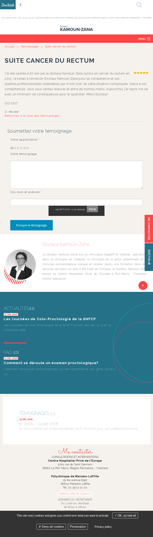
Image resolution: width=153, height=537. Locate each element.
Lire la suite (142, 285)
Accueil (10, 46)
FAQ (8, 352)
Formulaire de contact (75, 493)
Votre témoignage (23, 153)
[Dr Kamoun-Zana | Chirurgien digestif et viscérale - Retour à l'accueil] (76, 28)
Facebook (20, 4)
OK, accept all (126, 515)
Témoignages (30, 46)
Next (34, 308)
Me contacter (75, 451)
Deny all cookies (52, 526)
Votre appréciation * (25, 139)
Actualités (16, 308)
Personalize (78, 526)
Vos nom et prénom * (26, 192)
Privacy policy (103, 526)
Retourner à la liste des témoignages (32, 115)
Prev (30, 308)
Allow (92, 209)
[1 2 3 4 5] (19, 147)
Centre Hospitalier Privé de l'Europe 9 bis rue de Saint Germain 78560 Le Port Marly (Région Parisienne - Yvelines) (93, 18)
